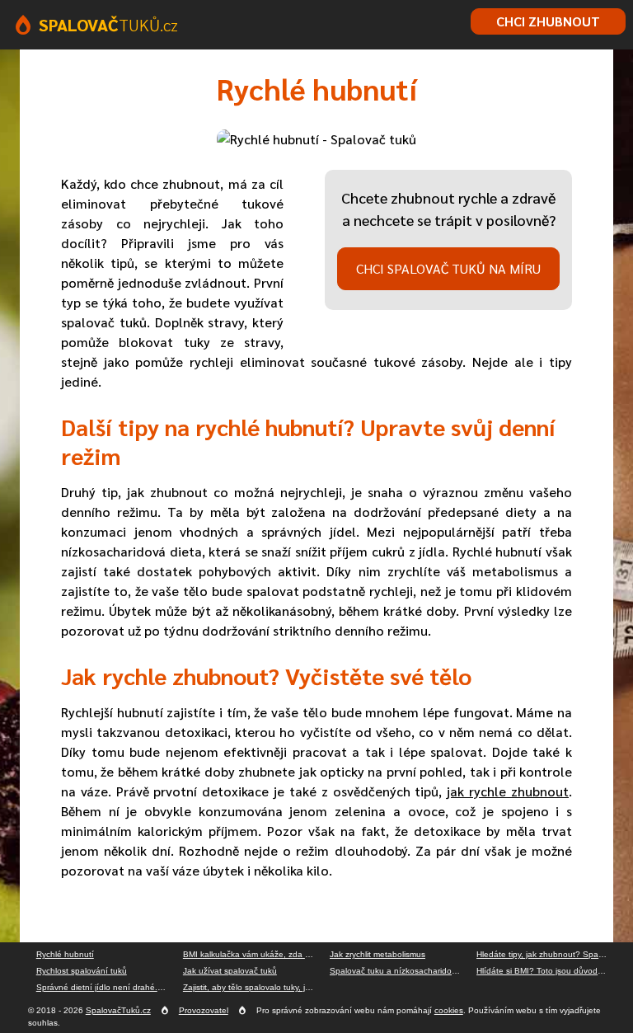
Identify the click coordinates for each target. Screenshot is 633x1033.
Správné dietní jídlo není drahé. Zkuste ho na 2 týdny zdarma (105, 987)
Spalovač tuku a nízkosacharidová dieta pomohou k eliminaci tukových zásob (399, 970)
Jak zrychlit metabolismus (377, 954)
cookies (448, 1010)
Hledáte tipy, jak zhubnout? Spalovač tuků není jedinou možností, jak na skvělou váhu (545, 954)
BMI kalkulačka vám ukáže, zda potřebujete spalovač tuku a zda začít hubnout (252, 954)
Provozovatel (203, 1010)
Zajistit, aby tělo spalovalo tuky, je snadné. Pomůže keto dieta (252, 987)
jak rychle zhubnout (508, 791)
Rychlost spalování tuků (81, 970)
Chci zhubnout (548, 21)
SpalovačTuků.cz (118, 1010)
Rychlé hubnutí (65, 954)
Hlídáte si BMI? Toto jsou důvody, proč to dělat (545, 970)
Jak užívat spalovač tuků (230, 970)
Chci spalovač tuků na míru (448, 268)
